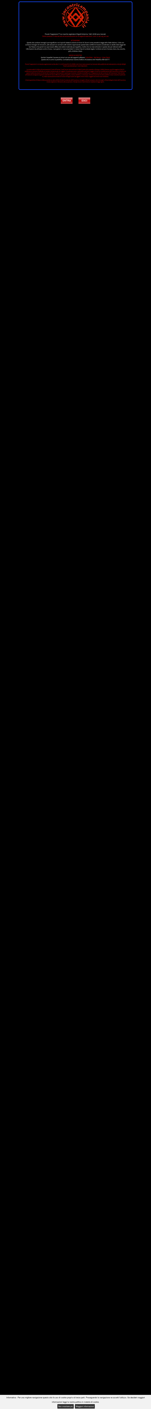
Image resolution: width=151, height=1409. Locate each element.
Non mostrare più (65, 1406)
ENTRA (67, 100)
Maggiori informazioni (85, 1406)
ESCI (84, 100)
